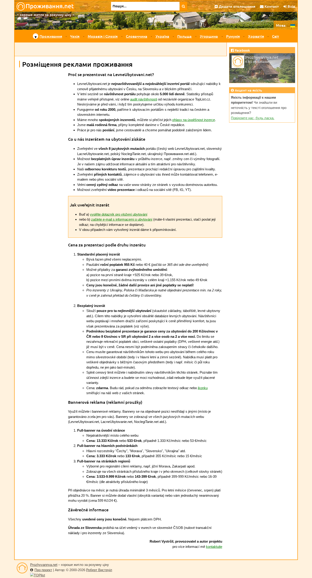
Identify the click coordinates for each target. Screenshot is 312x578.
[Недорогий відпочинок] (22, 568)
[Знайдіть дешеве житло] (183, 6)
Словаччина (136, 36)
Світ (275, 36)
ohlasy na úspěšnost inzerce (193, 120)
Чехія (74, 36)
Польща (184, 36)
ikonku (203, 388)
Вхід (291, 6)
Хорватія (256, 36)
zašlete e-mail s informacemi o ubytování (121, 219)
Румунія (233, 36)
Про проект (43, 570)
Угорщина (209, 36)
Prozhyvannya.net (43, 565)
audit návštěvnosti (143, 99)
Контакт (271, 6)
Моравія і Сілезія (103, 36)
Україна (162, 36)
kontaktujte (214, 547)
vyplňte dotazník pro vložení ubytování (118, 214)
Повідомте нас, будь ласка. (252, 118)
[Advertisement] (120, 49)
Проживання (51, 36)
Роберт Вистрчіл (99, 570)
